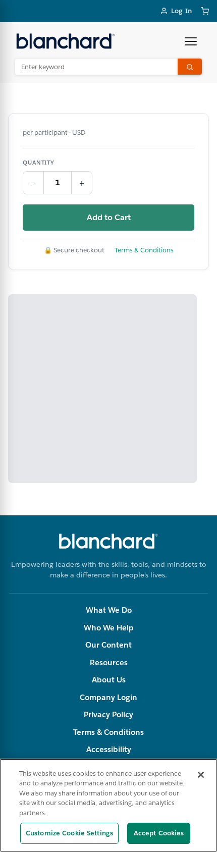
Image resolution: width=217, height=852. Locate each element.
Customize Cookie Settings (69, 833)
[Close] (201, 775)
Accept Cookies (159, 833)
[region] (108, 805)
